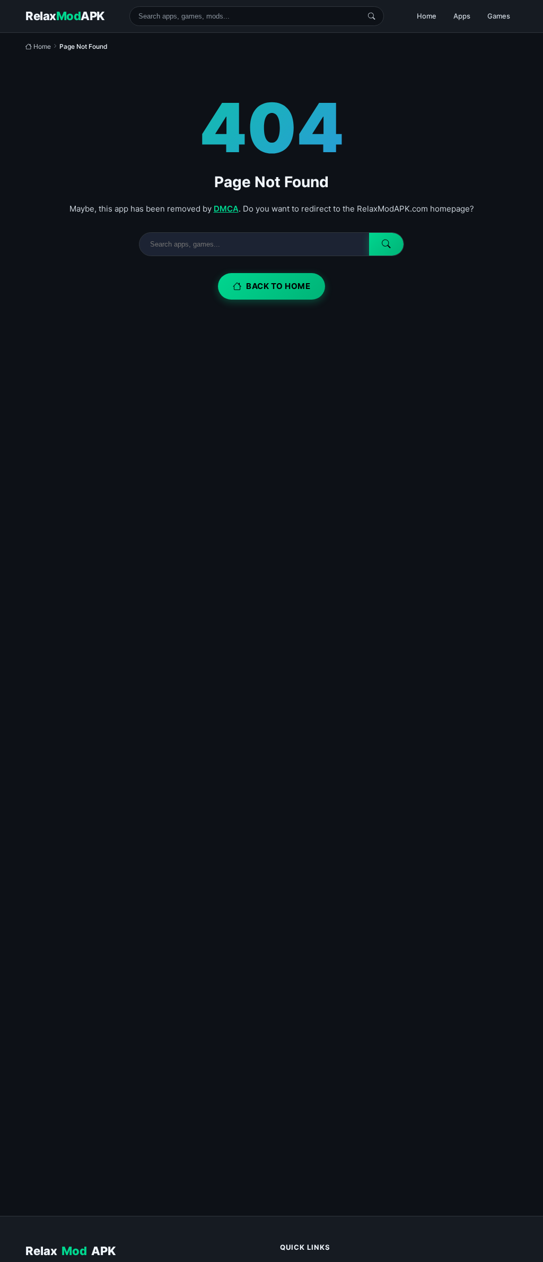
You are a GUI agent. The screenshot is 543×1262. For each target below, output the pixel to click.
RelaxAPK (70, 1251)
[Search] (371, 16)
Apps (461, 16)
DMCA (226, 209)
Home (426, 16)
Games (498, 16)
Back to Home (278, 286)
